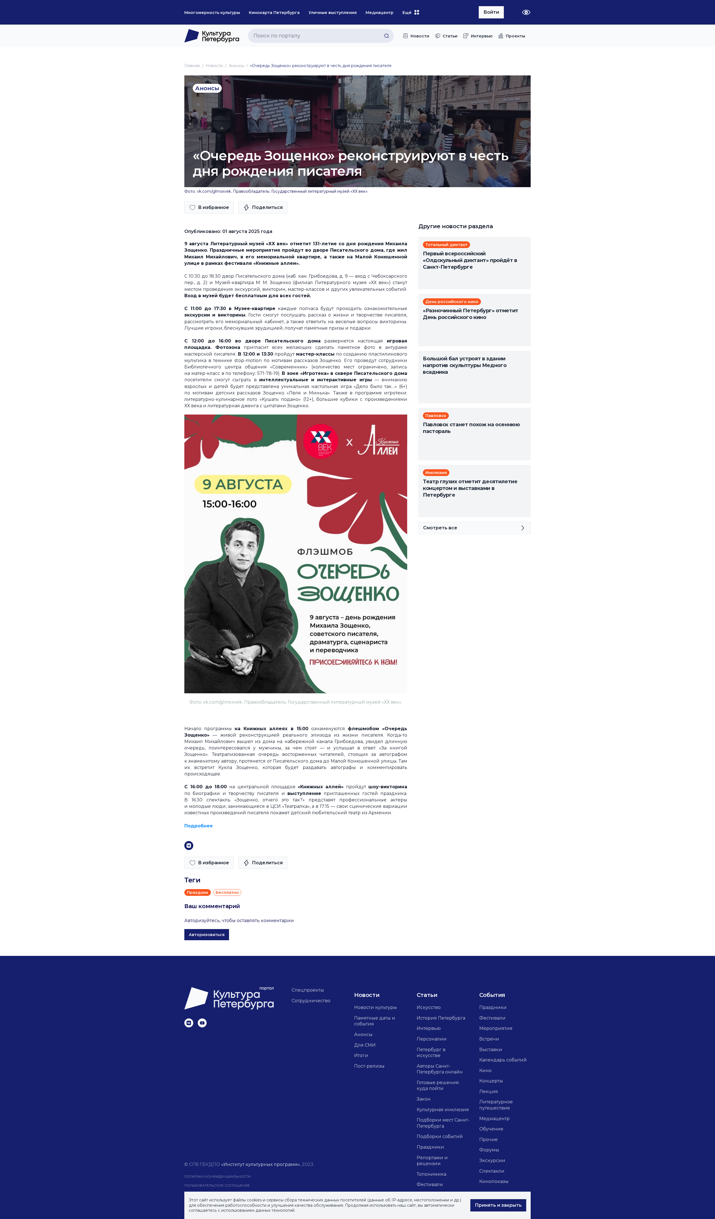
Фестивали (430, 1184)
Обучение (491, 1129)
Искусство (429, 1007)
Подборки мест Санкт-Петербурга (443, 1123)
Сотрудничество (311, 1000)
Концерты (491, 1081)
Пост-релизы (369, 1066)
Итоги (361, 1055)
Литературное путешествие (496, 1105)
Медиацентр (494, 1118)
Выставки (490, 1049)
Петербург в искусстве (431, 1052)
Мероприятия (496, 1028)
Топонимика (431, 1174)
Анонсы (236, 65)
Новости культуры (375, 1007)
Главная (192, 65)
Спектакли (491, 1171)
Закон (424, 1099)
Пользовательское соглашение (217, 1185)
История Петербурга (441, 1018)
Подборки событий (440, 1136)
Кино (485, 1070)
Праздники (430, 1147)
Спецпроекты (308, 990)
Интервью (429, 1028)
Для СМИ (365, 1045)
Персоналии (432, 1039)
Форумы (489, 1150)
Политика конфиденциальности (217, 1176)
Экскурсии (492, 1160)
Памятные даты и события (374, 1021)
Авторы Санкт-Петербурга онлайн (440, 1069)
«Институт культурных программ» (260, 1164)
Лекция (488, 1091)
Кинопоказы (494, 1181)
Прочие (488, 1139)
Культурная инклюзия (443, 1109)
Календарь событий (503, 1060)
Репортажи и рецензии (432, 1160)
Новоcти (214, 65)
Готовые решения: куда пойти (438, 1085)
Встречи (489, 1039)
